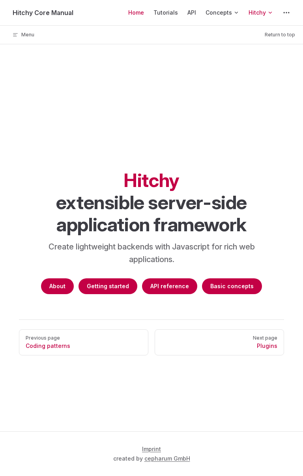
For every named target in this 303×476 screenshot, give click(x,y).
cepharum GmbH (167, 458)
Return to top (280, 35)
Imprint (151, 449)
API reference (169, 286)
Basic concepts (232, 286)
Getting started (108, 286)
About (57, 286)
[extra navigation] (286, 12)
